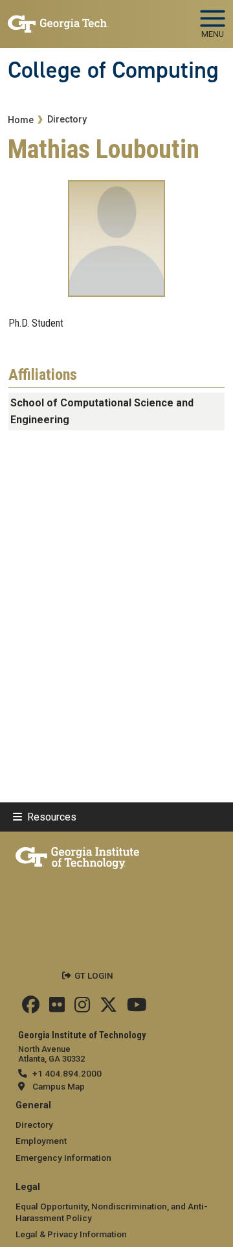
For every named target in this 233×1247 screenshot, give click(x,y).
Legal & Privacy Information (71, 1234)
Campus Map (58, 1086)
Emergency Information (63, 1157)
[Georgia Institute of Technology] (58, 18)
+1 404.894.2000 (67, 1073)
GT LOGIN (93, 975)
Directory (67, 119)
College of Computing (113, 70)
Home (21, 120)
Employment (41, 1141)
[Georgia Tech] (77, 855)
